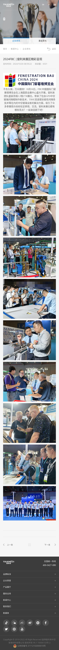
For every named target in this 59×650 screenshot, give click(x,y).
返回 (54, 49)
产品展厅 (7, 587)
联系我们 (7, 606)
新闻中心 (15, 49)
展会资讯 (43, 41)
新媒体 (6, 613)
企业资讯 (16, 41)
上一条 (10, 545)
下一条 (47, 545)
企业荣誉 (7, 580)
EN (43, 5)
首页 (5, 49)
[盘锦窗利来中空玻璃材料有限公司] (8, 5)
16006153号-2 (44, 642)
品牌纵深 (7, 574)
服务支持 (7, 593)
